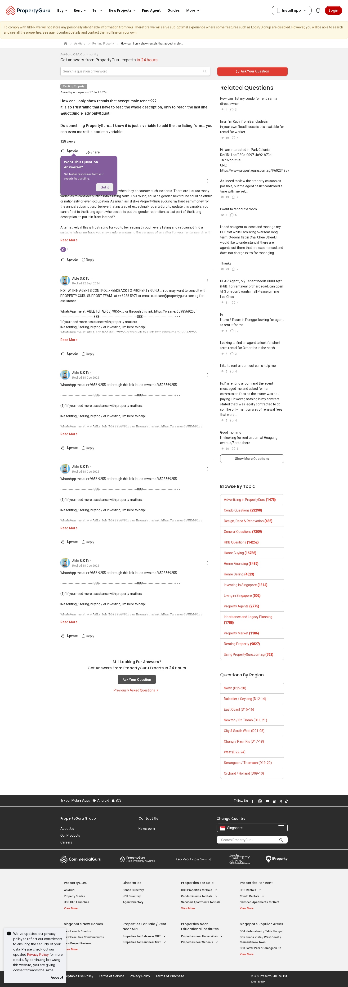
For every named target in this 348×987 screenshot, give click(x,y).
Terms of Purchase (170, 976)
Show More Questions (252, 459)
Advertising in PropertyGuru (250, 500)
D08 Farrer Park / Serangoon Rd (260, 948)
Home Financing (241, 563)
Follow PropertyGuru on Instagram (259, 801)
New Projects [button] (120, 10)
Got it (105, 187)
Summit (193, 859)
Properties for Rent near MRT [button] (142, 942)
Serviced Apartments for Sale (200, 902)
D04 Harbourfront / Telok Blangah (261, 931)
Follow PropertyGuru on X (280, 801)
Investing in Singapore (246, 585)
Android (103, 800)
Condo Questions (243, 510)
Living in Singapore (242, 595)
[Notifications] (318, 10)
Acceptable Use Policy (76, 976)
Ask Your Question (137, 680)
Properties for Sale (197, 882)
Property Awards (137, 859)
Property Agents (241, 606)
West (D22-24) (234, 752)
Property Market (241, 633)
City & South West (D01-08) (244, 731)
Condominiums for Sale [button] (197, 896)
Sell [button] (95, 10)
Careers (66, 842)
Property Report (239, 859)
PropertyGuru (75, 882)
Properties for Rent (256, 882)
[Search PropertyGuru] (281, 840)
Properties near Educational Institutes (200, 926)
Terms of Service (111, 976)
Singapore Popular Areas (261, 924)
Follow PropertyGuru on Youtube (266, 801)
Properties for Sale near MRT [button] (142, 936)
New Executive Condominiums (84, 937)
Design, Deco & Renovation (248, 521)
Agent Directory (133, 902)
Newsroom (146, 828)
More (190, 10)
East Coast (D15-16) (239, 709)
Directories (132, 882)
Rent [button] (78, 10)
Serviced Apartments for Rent (259, 902)
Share (95, 152)
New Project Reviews (78, 943)
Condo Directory (133, 890)
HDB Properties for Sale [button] (197, 890)
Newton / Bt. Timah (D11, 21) (245, 720)
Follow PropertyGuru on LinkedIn (274, 801)
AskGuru (69, 890)
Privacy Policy (38, 954)
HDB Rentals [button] (248, 890)
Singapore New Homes (83, 924)
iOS (118, 800)
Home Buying (240, 553)
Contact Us (148, 818)
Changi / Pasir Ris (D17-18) (244, 741)
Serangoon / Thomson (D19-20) (248, 763)
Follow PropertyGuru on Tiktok (286, 801)
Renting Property (74, 86)
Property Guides (74, 896)
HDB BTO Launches (76, 902)
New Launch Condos (77, 931)
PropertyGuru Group (78, 818)
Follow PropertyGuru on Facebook (252, 801)
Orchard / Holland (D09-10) (244, 773)
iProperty (277, 859)
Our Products (70, 835)
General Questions (243, 532)
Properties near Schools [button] (197, 942)
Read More (68, 240)
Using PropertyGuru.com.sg (248, 654)
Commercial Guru (80, 859)
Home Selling (239, 574)
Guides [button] (173, 10)
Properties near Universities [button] (200, 936)
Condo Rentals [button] (250, 896)
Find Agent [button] (151, 10)
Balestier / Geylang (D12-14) (245, 699)
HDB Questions (241, 542)
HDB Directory (132, 896)
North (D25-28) (235, 688)
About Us (67, 828)
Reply (89, 260)
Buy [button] (60, 10)
